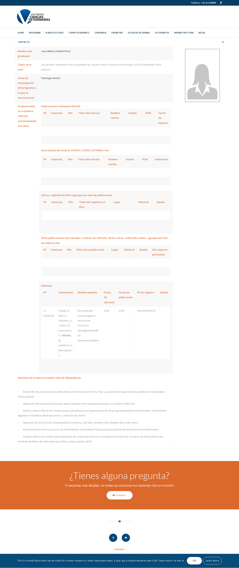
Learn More (212, 560)
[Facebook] (221, 3)
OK (194, 560)
